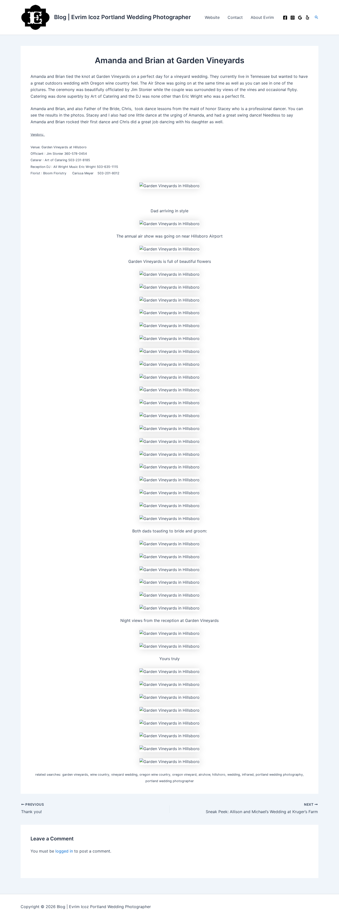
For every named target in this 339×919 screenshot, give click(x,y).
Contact (235, 17)
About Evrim (262, 17)
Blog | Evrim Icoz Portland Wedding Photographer (122, 17)
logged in (64, 851)
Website (212, 17)
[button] (317, 17)
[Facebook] (285, 17)
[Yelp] (307, 17)
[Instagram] (292, 17)
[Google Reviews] (300, 17)
